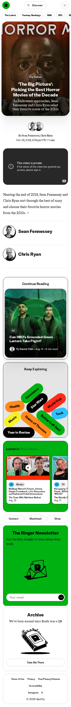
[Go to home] (6, 5)
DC (13, 330)
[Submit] (61, 597)
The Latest (10, 15)
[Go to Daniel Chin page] (12, 349)
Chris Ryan (47, 135)
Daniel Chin (26, 349)
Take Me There (35, 662)
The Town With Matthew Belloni (25, 497)
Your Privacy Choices (49, 679)
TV (63, 484)
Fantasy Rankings (31, 15)
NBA (49, 15)
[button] (35, 5)
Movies (19, 484)
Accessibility (35, 685)
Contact (14, 518)
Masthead (35, 518)
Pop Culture (35, 76)
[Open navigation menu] (65, 5)
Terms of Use (17, 679)
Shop (57, 518)
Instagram (33, 692)
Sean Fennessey (30, 135)
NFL (60, 15)
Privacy (31, 679)
